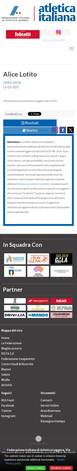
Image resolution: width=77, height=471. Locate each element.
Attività (6, 385)
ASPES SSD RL (12, 83)
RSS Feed (7, 400)
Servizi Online (50, 405)
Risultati (31, 123)
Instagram (8, 416)
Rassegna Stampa (53, 421)
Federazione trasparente (18, 359)
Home (5, 338)
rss (65, 32)
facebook (44, 32)
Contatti (46, 400)
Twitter (6, 411)
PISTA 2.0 (7, 353)
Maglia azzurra (11, 348)
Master (6, 369)
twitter (51, 32)
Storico (32, 130)
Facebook (7, 405)
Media (5, 380)
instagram (58, 32)
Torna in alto (39, 443)
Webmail (46, 416)
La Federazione (11, 343)
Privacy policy (13, 463)
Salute (5, 374)
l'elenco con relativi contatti (32, 184)
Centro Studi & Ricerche (17, 364)
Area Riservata (50, 411)
